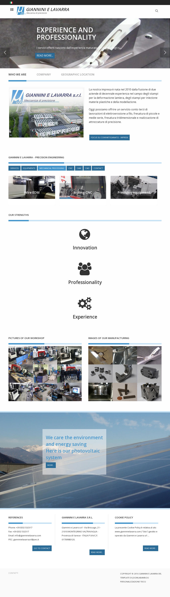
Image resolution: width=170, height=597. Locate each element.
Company (44, 74)
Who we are (17, 74)
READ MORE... (97, 552)
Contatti (13, 573)
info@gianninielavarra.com (28, 535)
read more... (150, 548)
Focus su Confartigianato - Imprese (109, 137)
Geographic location (77, 74)
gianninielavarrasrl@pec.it (26, 539)
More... (50, 465)
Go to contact (42, 548)
